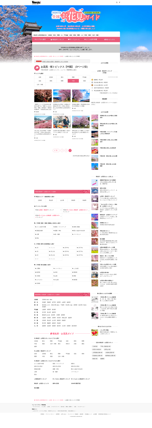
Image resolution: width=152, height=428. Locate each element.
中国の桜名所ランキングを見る (108, 93)
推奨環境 (57, 414)
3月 (37, 251)
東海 (74, 35)
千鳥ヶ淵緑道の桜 (105, 346)
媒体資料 (81, 414)
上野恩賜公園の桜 (97, 352)
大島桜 (38, 276)
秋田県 (59, 302)
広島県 (40, 200)
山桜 (56, 276)
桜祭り (73, 363)
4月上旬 (52, 255)
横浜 (58, 305)
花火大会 (62, 406)
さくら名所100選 (91, 39)
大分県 (64, 326)
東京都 (44, 305)
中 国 (36, 320)
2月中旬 (66, 247)
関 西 (36, 317)
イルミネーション (81, 406)
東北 (54, 35)
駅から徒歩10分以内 (79, 230)
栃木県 (80, 305)
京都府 (49, 317)
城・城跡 (57, 234)
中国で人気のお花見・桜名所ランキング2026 (55, 61)
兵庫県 (54, 317)
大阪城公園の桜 (109, 352)
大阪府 (44, 317)
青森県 (49, 302)
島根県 (84, 200)
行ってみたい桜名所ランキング (61, 379)
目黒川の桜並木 (96, 349)
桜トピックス (110, 39)
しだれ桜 (76, 268)
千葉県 (62, 305)
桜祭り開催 (77, 227)
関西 (78, 35)
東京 (62, 35)
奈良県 (59, 317)
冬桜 (56, 272)
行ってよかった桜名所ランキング (80, 379)
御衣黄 (75, 279)
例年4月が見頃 (75, 366)
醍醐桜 (102, 358)
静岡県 (63, 315)
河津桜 (38, 283)
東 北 (36, 302)
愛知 (83, 344)
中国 (85, 35)
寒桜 (75, 276)
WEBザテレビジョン (52, 410)
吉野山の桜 (107, 349)
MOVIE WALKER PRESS (62, 410)
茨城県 (44, 307)
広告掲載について (88, 414)
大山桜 (57, 279)
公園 (37, 234)
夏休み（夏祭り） (69, 406)
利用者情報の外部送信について (104, 414)
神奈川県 (53, 305)
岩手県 (54, 302)
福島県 (68, 302)
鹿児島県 (74, 326)
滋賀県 (70, 317)
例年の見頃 (56, 383)
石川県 (44, 312)
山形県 (64, 302)
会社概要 (95, 414)
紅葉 (75, 406)
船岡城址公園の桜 (110, 355)
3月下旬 (80, 251)
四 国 (36, 323)
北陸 (70, 35)
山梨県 (44, 309)
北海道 (50, 35)
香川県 (44, 323)
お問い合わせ (63, 414)
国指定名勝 (39, 230)
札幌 (48, 299)
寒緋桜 (75, 272)
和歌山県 (64, 317)
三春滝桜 (94, 346)
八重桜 (38, 268)
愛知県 (44, 315)
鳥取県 (73, 200)
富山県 (49, 312)
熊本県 (59, 326)
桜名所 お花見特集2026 (40, 35)
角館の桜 (94, 358)
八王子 (48, 305)
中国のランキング (44, 210)
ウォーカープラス (36, 406)
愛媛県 (49, 323)
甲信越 (66, 35)
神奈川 (68, 344)
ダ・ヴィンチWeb (43, 410)
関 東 (36, 305)
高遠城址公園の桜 (97, 355)
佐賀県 (49, 326)
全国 (40, 77)
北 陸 (36, 312)
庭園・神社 (58, 230)
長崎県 (54, 326)
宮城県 (44, 302)
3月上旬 (52, 251)
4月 (37, 255)
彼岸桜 (38, 272)
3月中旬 (66, 251)
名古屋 (48, 315)
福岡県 (44, 326)
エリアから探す (41, 39)
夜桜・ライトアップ (60, 227)
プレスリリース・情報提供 (73, 414)
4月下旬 (80, 255)
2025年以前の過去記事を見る (81, 156)
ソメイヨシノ (58, 268)
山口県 (62, 200)
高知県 (59, 323)
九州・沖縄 (95, 35)
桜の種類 (36, 388)
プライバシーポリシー (50, 414)
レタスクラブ (35, 410)
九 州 (36, 326)
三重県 (58, 315)
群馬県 (75, 305)
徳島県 (54, 323)
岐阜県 (53, 315)
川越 (71, 305)
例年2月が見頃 (38, 366)
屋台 (37, 238)
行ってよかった (75, 39)
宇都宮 (84, 305)
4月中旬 (66, 255)
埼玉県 (67, 305)
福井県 (54, 312)
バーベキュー (77, 234)
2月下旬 (80, 247)
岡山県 (51, 200)
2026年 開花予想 (75, 383)
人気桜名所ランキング (40, 379)
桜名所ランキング (58, 39)
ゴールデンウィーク (55, 406)
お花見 (48, 406)
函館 (51, 299)
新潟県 (54, 309)
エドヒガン (39, 279)
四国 (89, 35)
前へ (57, 150)
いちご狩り (43, 406)
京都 (82, 35)
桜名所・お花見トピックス (41, 383)
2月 (37, 247)
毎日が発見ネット (71, 410)
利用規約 (42, 414)
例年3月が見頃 (57, 366)
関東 (58, 35)
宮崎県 (68, 326)
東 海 (36, 315)
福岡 (35, 346)
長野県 (49, 309)
